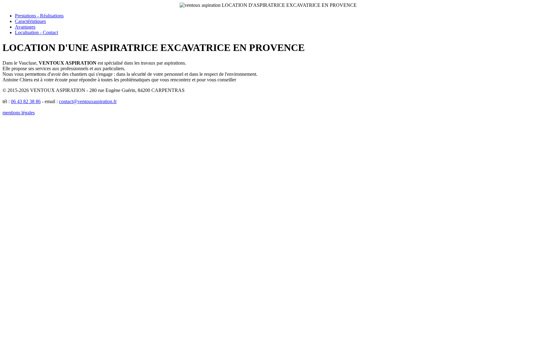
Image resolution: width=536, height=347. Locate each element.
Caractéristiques (30, 21)
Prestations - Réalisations (39, 15)
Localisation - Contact (36, 32)
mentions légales (18, 112)
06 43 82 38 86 (26, 101)
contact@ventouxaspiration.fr (88, 101)
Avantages (25, 27)
